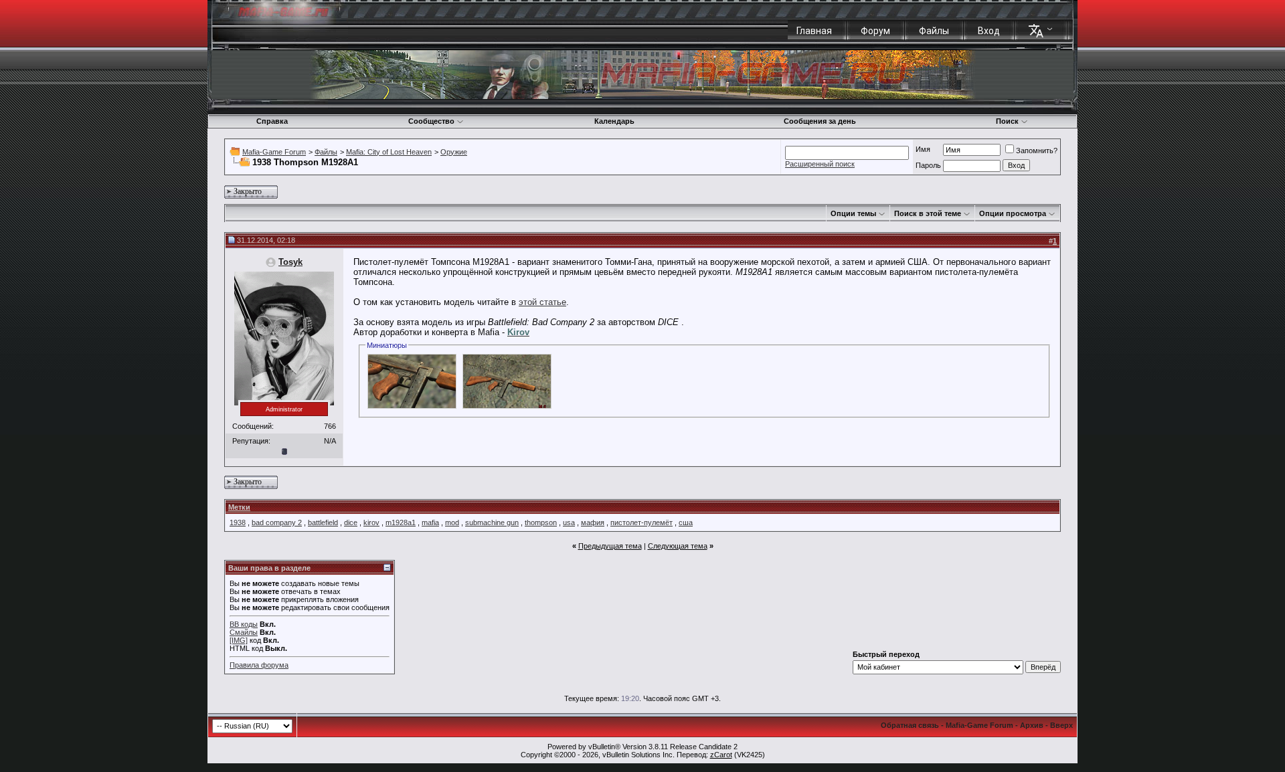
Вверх (1061, 725)
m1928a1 (401, 522)
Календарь (614, 121)
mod (452, 522)
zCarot (721, 755)
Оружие (453, 152)
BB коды (244, 624)
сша (686, 522)
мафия (592, 522)
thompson (541, 522)
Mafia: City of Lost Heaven (389, 152)
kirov (371, 522)
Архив (1031, 725)
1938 (238, 522)
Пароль (928, 165)
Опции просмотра (1012, 213)
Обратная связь (910, 725)
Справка (272, 121)
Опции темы (853, 213)
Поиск (1007, 121)
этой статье (542, 302)
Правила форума (259, 665)
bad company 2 (277, 522)
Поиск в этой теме (927, 213)
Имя (923, 149)
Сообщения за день (820, 121)
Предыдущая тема (610, 546)
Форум (875, 30)
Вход (989, 30)
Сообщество (431, 121)
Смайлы (244, 632)
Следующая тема (677, 546)
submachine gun (492, 522)
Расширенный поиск (820, 164)
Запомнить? (1036, 151)
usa (569, 522)
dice (350, 522)
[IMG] (239, 640)
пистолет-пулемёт (641, 522)
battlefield (323, 522)
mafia (430, 522)
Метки (239, 507)
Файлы (934, 30)
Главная (814, 30)
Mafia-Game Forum (274, 152)
